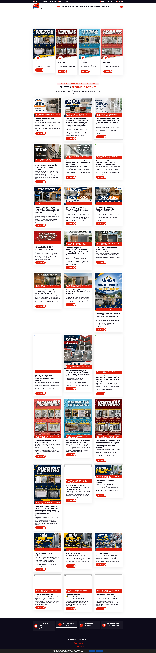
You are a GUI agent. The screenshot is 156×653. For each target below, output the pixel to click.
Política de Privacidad (78, 645)
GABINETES (85, 63)
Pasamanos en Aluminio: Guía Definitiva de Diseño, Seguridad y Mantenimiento (78, 162)
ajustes (82, 651)
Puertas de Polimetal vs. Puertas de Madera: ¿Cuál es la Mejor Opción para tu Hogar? (47, 291)
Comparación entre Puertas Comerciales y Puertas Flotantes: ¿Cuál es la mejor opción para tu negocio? (47, 209)
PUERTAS (38, 63)
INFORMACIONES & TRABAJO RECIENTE (48, 115)
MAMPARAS (99, 372)
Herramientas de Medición (75, 553)
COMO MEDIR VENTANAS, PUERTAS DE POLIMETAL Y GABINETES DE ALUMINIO (44, 248)
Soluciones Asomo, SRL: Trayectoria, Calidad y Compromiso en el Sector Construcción (44, 377)
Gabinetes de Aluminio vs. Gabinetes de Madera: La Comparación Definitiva (105, 209)
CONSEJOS (70, 480)
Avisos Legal (78, 648)
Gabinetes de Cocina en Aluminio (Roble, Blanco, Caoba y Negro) (78, 441)
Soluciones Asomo (101, 310)
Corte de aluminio (102, 553)
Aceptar (91, 651)
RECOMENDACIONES (68, 7)
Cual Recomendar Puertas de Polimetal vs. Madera (106, 248)
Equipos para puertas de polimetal (44, 554)
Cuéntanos (66, 625)
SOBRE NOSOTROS (95, 7)
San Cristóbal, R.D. (107, 1)
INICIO (59, 7)
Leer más (39, 133)
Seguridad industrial (73, 595)
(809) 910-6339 (64, 1)
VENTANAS (62, 63)
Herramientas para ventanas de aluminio (107, 481)
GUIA (76, 7)
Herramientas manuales (105, 595)
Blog (39, 114)
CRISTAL (70, 366)
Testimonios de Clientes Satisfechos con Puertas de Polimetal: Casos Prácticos (105, 162)
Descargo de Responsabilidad (78, 642)
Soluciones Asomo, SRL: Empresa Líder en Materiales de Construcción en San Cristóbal (108, 315)
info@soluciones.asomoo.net (46, 627)
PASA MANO (107, 63)
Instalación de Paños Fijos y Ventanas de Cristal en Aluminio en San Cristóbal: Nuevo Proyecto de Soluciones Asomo (78, 373)
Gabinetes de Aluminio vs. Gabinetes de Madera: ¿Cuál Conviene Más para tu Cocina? (77, 209)
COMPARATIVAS (84, 7)
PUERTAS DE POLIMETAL (82, 481)
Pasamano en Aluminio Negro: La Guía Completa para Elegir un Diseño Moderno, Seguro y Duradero (47, 166)
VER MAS (39, 70)
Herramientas (101, 476)
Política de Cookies (78, 643)
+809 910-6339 (88, 627)
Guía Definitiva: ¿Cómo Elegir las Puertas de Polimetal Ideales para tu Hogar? (78, 291)
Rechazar (99, 651)
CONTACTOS (105, 7)
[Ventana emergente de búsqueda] (121, 7)
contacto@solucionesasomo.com (46, 1)
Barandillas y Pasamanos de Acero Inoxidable (45, 441)
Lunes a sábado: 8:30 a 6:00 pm (114, 626)
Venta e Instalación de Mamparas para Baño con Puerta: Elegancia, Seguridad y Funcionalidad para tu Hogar (108, 378)
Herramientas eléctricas (44, 595)
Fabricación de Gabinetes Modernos (44, 119)
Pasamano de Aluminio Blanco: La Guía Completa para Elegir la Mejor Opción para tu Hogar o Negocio (107, 121)
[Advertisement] (78, 19)
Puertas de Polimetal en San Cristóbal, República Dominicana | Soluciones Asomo (77, 487)
